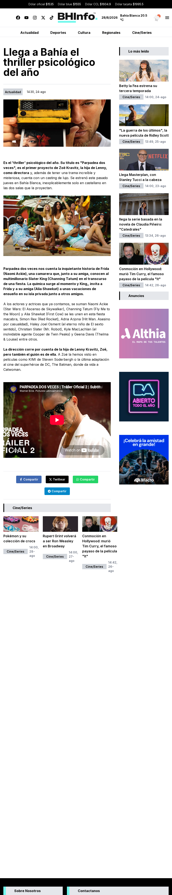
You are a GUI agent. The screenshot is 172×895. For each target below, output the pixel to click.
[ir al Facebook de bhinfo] (18, 18)
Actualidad (13, 92)
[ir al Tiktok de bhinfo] (52, 18)
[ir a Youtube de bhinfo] (26, 18)
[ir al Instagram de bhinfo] (35, 18)
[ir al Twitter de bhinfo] (43, 18)
